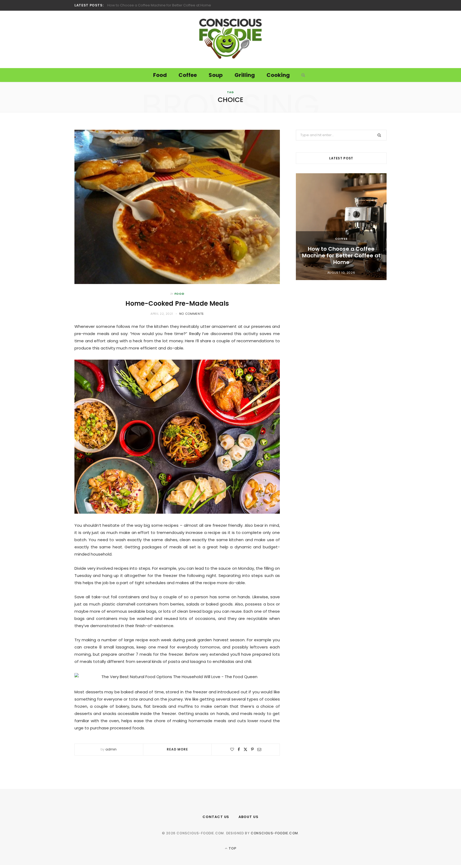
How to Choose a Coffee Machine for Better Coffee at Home (341, 255)
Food (160, 75)
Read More (177, 749)
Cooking (278, 75)
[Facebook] (239, 749)
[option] (341, 226)
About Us (248, 816)
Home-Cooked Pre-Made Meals (177, 303)
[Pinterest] (252, 749)
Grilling (245, 75)
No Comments (191, 314)
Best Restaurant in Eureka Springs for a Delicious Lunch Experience (164, 5)
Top (232, 848)
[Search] (302, 75)
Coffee (187, 75)
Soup (216, 75)
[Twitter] (245, 749)
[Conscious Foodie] (230, 39)
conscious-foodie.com (274, 833)
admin (111, 749)
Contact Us (215, 816)
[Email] (259, 749)
